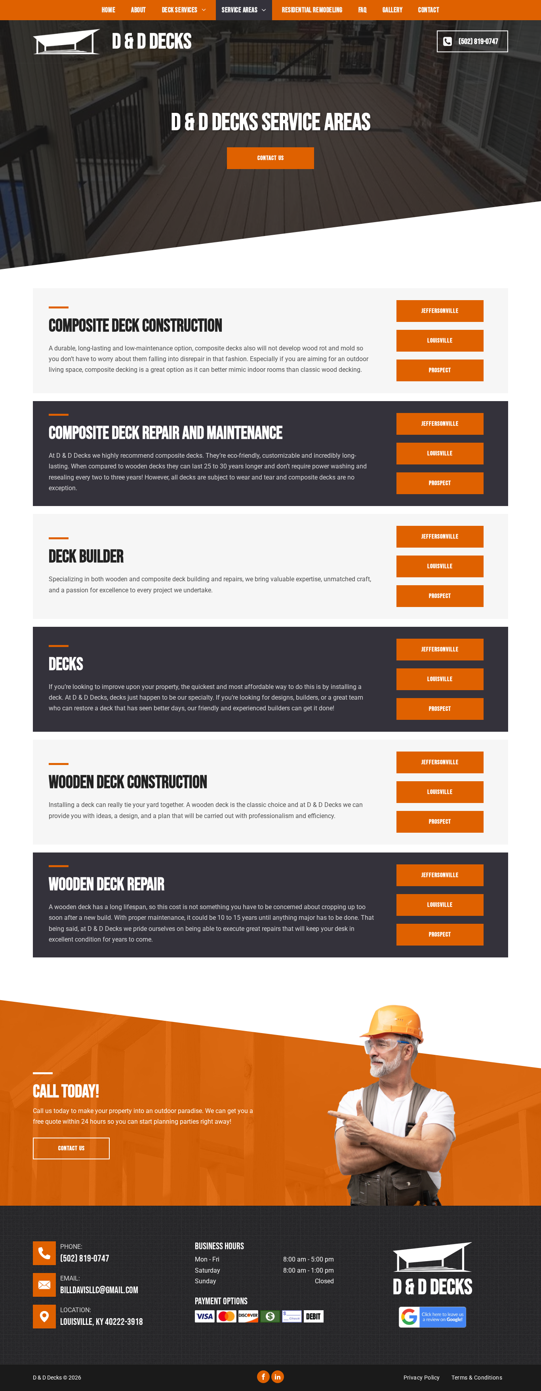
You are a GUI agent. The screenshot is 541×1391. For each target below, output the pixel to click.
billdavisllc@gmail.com (99, 1290)
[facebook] (263, 1377)
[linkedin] (277, 1377)
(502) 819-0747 (84, 1258)
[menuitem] (108, 10)
